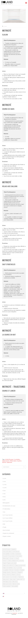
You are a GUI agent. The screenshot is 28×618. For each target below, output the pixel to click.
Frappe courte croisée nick (8, 565)
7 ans (4, 493)
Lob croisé (19, 567)
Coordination (17, 459)
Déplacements (5, 460)
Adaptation (13, 549)
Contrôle (12, 553)
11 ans (4, 481)
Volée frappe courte (7, 581)
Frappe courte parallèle (7, 567)
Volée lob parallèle (6, 586)
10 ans (4, 478)
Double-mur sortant (7, 560)
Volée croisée (12, 579)
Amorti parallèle (6, 553)
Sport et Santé (6, 530)
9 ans (4, 499)
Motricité (11, 570)
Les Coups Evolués (7, 521)
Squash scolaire (7, 536)
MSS (4, 524)
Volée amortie (5, 579)
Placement (14, 572)
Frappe (4, 563)
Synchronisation (14, 576)
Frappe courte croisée (11, 563)
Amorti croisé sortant (7, 551)
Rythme (4, 462)
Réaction (13, 574)
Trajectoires (9, 462)
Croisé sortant (19, 556)
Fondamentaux (6, 509)
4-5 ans (4, 487)
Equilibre (19, 460)
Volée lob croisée (15, 583)
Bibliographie (6, 502)
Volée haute (14, 581)
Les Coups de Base (7, 518)
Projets (4, 527)
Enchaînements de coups (9, 505)
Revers (4, 574)
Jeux (4, 512)
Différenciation (13, 460)
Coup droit (5, 556)
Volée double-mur (20, 579)
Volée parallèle (15, 586)
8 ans (4, 496)
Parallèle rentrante (6, 572)
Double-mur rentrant (14, 558)
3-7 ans (5, 26)
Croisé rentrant (11, 556)
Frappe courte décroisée (20, 565)
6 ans (4, 490)
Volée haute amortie (7, 583)
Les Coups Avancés (8, 515)
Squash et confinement (8, 533)
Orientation (17, 570)
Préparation (20, 572)
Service (18, 574)
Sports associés (6, 576)
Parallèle (22, 570)
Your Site (15, 613)
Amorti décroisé (16, 551)
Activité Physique (9, 459)
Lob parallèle (5, 570)
